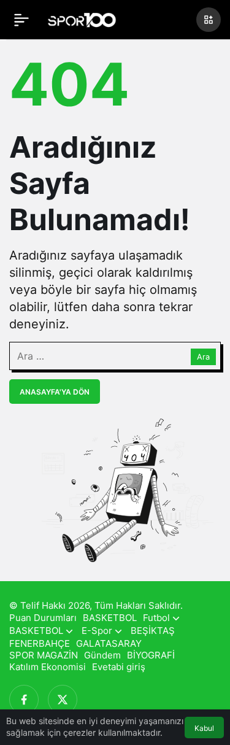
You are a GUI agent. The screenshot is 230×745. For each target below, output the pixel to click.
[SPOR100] (82, 18)
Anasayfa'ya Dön (55, 391)
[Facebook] (24, 699)
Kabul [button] (204, 728)
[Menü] (21, 19)
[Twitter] (62, 699)
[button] (208, 19)
